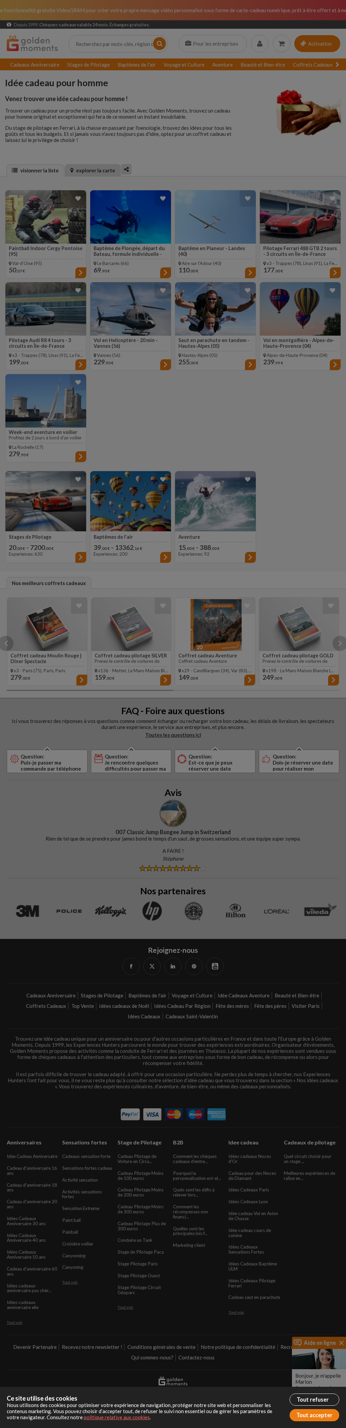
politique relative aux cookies (117, 1417)
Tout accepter (314, 1415)
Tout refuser (313, 1399)
